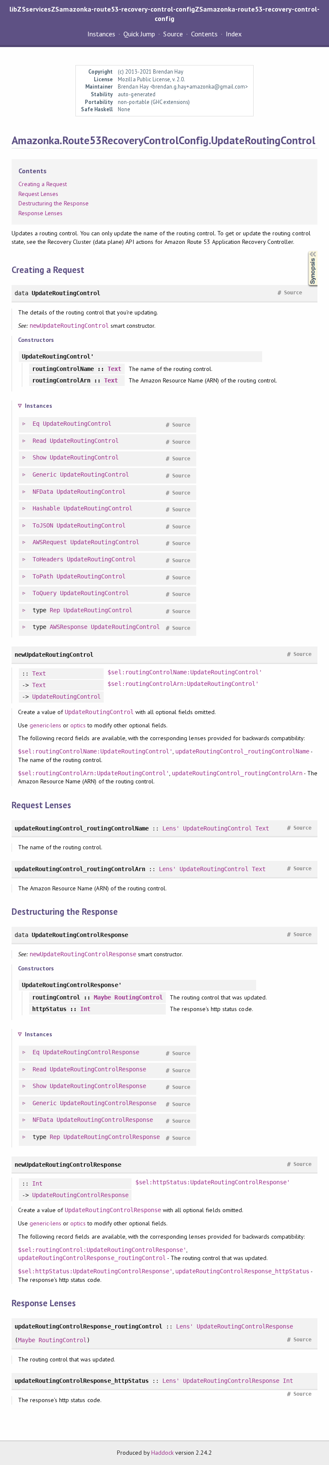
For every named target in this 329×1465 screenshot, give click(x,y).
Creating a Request (42, 184)
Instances (101, 34)
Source (172, 34)
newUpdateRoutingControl (69, 325)
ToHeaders (48, 559)
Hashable (46, 508)
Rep (55, 610)
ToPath (43, 576)
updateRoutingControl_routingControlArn (237, 773)
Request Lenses (38, 194)
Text (114, 368)
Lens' (170, 828)
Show (39, 457)
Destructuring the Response (53, 203)
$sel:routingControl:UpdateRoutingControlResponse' (102, 1249)
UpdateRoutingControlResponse (91, 1052)
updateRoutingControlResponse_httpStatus (242, 1271)
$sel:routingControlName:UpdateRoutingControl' (185, 672)
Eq (36, 423)
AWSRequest (50, 542)
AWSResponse (68, 626)
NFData (43, 491)
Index (234, 34)
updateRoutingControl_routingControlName (242, 751)
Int (85, 1008)
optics (77, 725)
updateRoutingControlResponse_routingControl (92, 1257)
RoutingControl (138, 997)
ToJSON (43, 525)
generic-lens (45, 725)
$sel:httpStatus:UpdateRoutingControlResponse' (212, 1182)
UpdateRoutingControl (77, 423)
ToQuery (45, 593)
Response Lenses (40, 213)
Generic (45, 474)
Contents (204, 34)
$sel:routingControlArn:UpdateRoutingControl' (183, 683)
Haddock (162, 1452)
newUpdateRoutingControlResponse (83, 954)
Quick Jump (139, 34)
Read (39, 440)
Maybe (102, 997)
